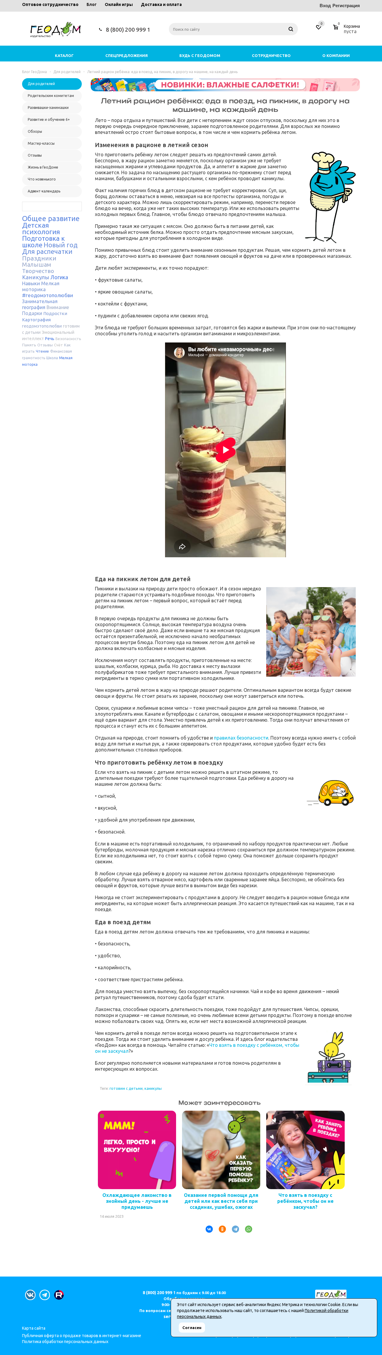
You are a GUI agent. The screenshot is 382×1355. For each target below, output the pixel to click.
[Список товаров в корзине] (347, 30)
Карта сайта (33, 1328)
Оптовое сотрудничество (50, 4)
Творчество (38, 271)
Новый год (61, 245)
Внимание (58, 307)
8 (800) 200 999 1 (128, 29)
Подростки (55, 313)
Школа (52, 358)
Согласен (191, 1327)
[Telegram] (233, 1229)
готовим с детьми (126, 1088)
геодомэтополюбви (42, 326)
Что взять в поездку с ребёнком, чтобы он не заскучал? (305, 1201)
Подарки (32, 313)
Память (29, 345)
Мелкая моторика (40, 286)
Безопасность (68, 339)
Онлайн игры (119, 4)
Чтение (42, 351)
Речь (49, 338)
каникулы (153, 1088)
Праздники (39, 258)
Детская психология (41, 228)
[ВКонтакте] (207, 1229)
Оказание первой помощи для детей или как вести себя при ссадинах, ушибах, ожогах (221, 1201)
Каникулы (35, 277)
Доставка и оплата (161, 4)
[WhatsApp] (246, 1229)
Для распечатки (47, 251)
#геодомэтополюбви (47, 295)
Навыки (31, 283)
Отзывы (45, 345)
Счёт (58, 345)
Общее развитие (51, 218)
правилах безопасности (241, 737)
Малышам (36, 264)
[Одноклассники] (220, 1229)
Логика (59, 277)
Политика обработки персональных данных (65, 1341)
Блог (92, 4)
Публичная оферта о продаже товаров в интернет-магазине (81, 1335)
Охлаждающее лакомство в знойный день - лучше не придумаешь (137, 1201)
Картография (36, 319)
